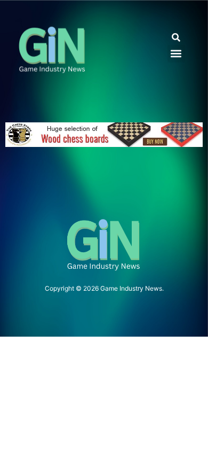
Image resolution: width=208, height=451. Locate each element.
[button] (176, 37)
